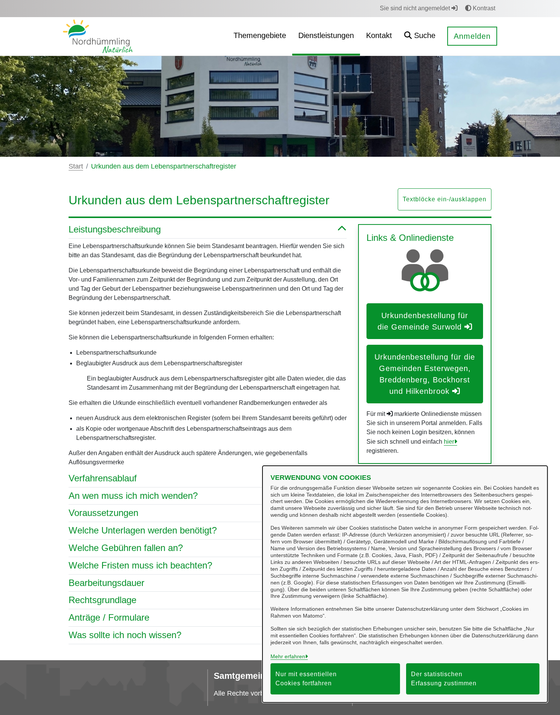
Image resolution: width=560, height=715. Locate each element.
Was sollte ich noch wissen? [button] (125, 635)
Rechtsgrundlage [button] (102, 600)
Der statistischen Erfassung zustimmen (444, 678)
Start (76, 166)
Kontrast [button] (483, 8)
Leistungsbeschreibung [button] (115, 229)
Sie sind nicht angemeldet (415, 8)
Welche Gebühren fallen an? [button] (126, 548)
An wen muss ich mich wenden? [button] (133, 495)
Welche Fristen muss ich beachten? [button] (140, 565)
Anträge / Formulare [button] (109, 617)
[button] (420, 36)
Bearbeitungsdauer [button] (106, 583)
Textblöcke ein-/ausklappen (444, 199)
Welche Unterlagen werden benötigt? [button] (143, 530)
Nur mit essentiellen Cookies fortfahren (306, 678)
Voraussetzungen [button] (103, 513)
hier (449, 441)
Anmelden (472, 36)
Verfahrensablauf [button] (103, 478)
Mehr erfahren (287, 656)
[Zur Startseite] (98, 36)
